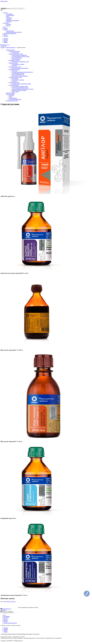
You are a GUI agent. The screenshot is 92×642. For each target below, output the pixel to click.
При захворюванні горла (18, 74)
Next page (13, 601)
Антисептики (15, 52)
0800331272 (4, 610)
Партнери (8, 21)
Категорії (8, 24)
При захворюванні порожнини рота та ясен (22, 89)
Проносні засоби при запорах (19, 90)
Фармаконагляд (10, 30)
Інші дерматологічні (17, 57)
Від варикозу (15, 78)
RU (3, 46)
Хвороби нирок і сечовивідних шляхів (21, 83)
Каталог (8, 25)
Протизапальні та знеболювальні (20, 68)
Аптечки (11, 95)
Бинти (10, 96)
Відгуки (5, 621)
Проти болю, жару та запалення (20, 76)
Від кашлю (14, 70)
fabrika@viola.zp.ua (6, 608)
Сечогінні (14, 81)
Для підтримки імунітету (18, 73)
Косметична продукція (11, 100)
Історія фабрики (10, 15)
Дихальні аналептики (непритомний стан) (22, 72)
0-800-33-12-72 (5, 44)
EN (5, 46)
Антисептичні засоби (14, 51)
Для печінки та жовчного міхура (20, 86)
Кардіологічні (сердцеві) (18, 79)
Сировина (8, 19)
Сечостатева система (14, 82)
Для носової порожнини (15, 99)
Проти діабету (15, 91)
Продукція (6, 23)
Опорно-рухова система (15, 66)
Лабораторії (9, 17)
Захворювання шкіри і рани (16, 53)
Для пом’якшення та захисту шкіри (20, 56)
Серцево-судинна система (15, 77)
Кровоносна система (14, 60)
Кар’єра (5, 34)
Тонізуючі (14, 65)
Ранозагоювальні (16, 59)
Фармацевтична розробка (12, 20)
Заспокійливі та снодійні (18, 64)
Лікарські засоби (10, 50)
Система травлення (14, 85)
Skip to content (4, 1)
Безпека (5, 29)
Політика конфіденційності (10, 623)
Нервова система (13, 63)
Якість (7, 16)
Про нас (5, 12)
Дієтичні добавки (10, 92)
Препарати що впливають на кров (20, 61)
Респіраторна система (14, 69)
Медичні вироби (10, 94)
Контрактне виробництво (9, 33)
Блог (4, 27)
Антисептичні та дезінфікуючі (19, 55)
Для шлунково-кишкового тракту (20, 87)
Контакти (5, 36)
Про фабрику (9, 14)
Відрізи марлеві (13, 98)
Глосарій (5, 28)
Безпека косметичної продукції (13, 32)
